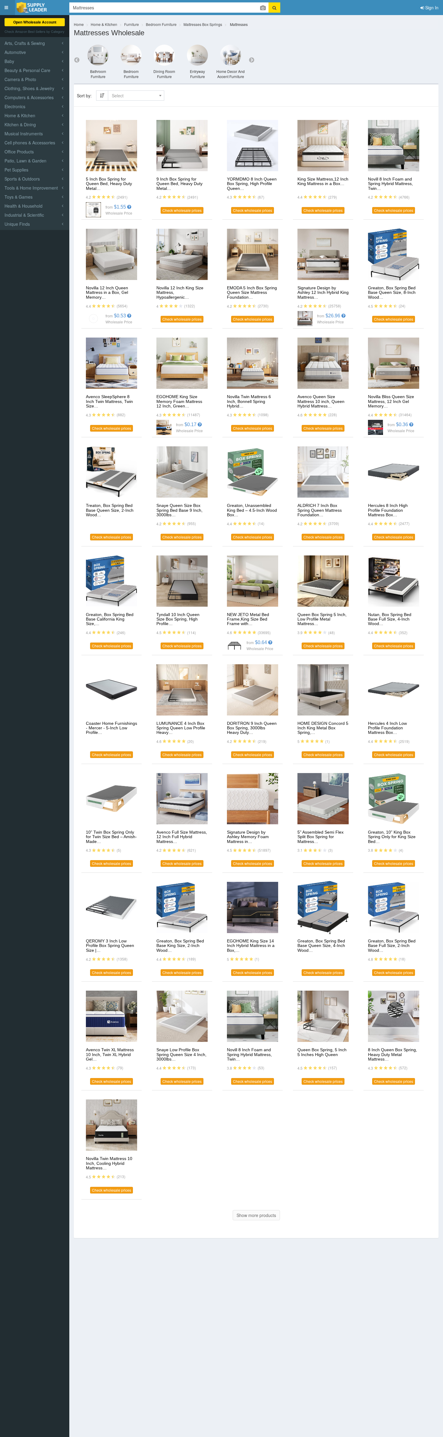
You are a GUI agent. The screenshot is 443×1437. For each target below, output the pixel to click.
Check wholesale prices (182, 210)
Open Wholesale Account (34, 22)
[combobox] (136, 95)
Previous (77, 60)
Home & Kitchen (104, 24)
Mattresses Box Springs (203, 24)
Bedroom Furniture (161, 24)
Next (252, 60)
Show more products (256, 1215)
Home (79, 24)
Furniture (131, 24)
